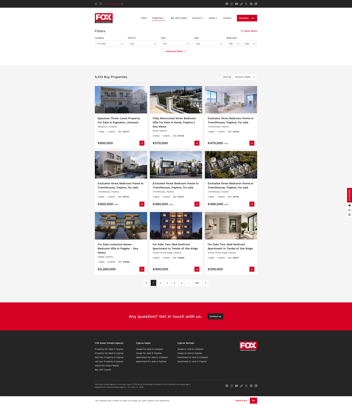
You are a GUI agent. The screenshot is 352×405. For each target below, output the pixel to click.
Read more (241, 400)
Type (196, 38)
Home (144, 18)
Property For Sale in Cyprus (109, 349)
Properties (157, 18)
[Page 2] (205, 283)
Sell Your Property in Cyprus (109, 357)
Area (163, 38)
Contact (227, 18)
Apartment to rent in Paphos (192, 361)
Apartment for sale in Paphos (151, 361)
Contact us (215, 316)
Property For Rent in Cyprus (109, 353)
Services (197, 18)
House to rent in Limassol (190, 349)
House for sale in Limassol (149, 349)
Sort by (227, 77)
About (212, 18)
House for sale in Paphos (149, 353)
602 (197, 283)
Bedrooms (232, 38)
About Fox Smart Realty (107, 365)
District (132, 38)
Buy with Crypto (179, 18)
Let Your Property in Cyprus (109, 361)
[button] (110, 43)
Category (99, 38)
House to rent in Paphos (189, 353)
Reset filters (250, 31)
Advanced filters (174, 51)
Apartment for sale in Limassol (152, 357)
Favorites (247, 18)
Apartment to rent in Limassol (192, 357)
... (188, 283)
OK (253, 400)
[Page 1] (146, 283)
